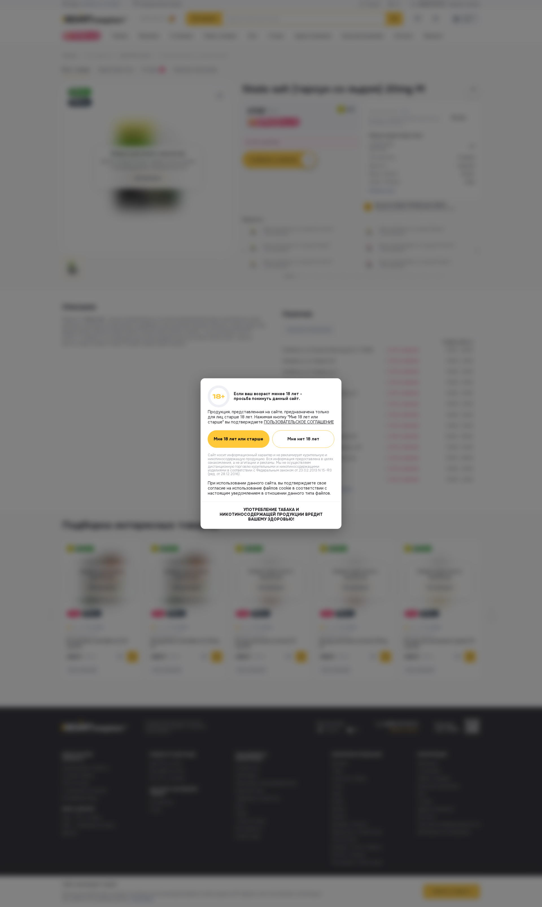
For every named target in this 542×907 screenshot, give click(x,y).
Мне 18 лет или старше (238, 439)
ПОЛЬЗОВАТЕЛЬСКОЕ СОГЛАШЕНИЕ (299, 422)
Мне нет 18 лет (303, 439)
